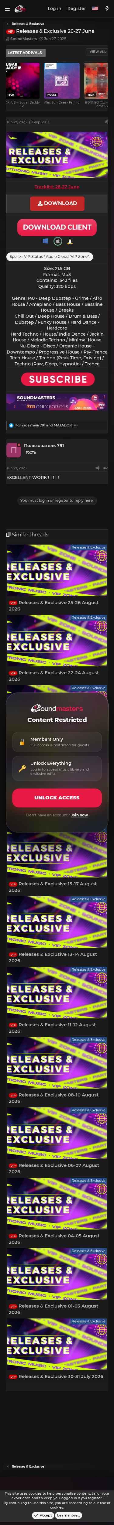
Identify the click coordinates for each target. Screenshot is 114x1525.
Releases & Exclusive (88, 547)
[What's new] (107, 9)
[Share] (106, 122)
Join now (79, 815)
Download (60, 204)
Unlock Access (57, 798)
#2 (105, 468)
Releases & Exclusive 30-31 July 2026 (57, 1376)
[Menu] (7, 8)
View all (98, 52)
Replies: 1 (41, 122)
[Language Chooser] (95, 9)
